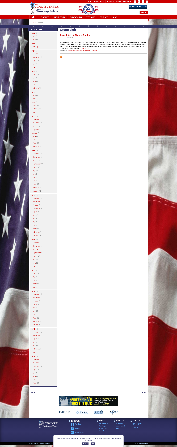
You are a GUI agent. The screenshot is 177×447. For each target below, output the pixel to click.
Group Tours (59, 17)
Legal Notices (139, 443)
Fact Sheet (119, 423)
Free (85, 50)
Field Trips (44, 17)
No (93, 444)
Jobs (117, 428)
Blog (115, 17)
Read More (84, 48)
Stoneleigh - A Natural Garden (75, 35)
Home (32, 22)
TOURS (101, 421)
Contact (137, 421)
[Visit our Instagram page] (147, 1)
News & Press (99, 1)
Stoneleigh (72, 50)
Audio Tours (103, 431)
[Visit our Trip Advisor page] (143, 1)
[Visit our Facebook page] (135, 1)
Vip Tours (90, 17)
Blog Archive (36, 29)
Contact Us (127, 1)
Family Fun (80, 50)
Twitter (77, 428)
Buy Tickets (138, 7)
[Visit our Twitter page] (139, 1)
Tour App (104, 17)
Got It (85, 444)
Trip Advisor (79, 432)
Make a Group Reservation (137, 424)
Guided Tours (76, 17)
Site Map (145, 443)
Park (95, 50)
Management (120, 426)
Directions (110, 1)
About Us (88, 1)
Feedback (136, 427)
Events (118, 1)
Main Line (90, 50)
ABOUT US (120, 421)
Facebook (78, 424)
